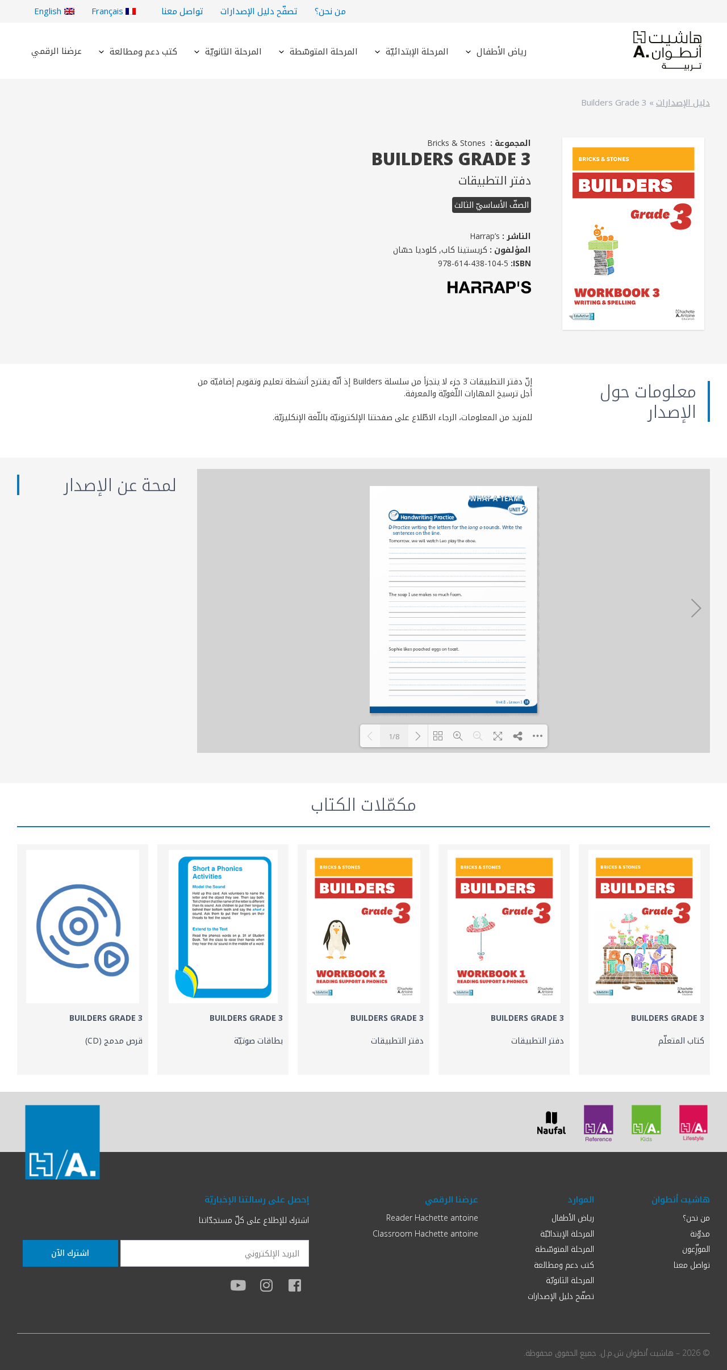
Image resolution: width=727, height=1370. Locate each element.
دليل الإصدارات (683, 102)
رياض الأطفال (502, 51)
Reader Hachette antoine (432, 1217)
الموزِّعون (696, 1248)
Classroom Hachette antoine (425, 1233)
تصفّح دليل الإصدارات (259, 10)
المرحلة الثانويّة (233, 51)
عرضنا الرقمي (56, 50)
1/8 (393, 736)
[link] (644, 959)
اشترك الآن (70, 1252)
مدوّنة (700, 1233)
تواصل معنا (182, 10)
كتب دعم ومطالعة (143, 51)
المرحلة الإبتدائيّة (417, 51)
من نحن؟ (330, 10)
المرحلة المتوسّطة (324, 51)
